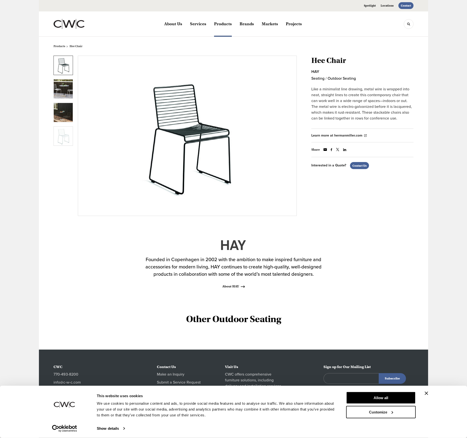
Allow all (381, 398)
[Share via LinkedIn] (344, 149)
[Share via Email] (325, 149)
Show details (108, 428)
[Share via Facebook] (331, 149)
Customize (378, 412)
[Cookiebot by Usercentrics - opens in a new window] (64, 428)
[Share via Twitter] (337, 149)
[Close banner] (426, 393)
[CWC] (78, 24)
